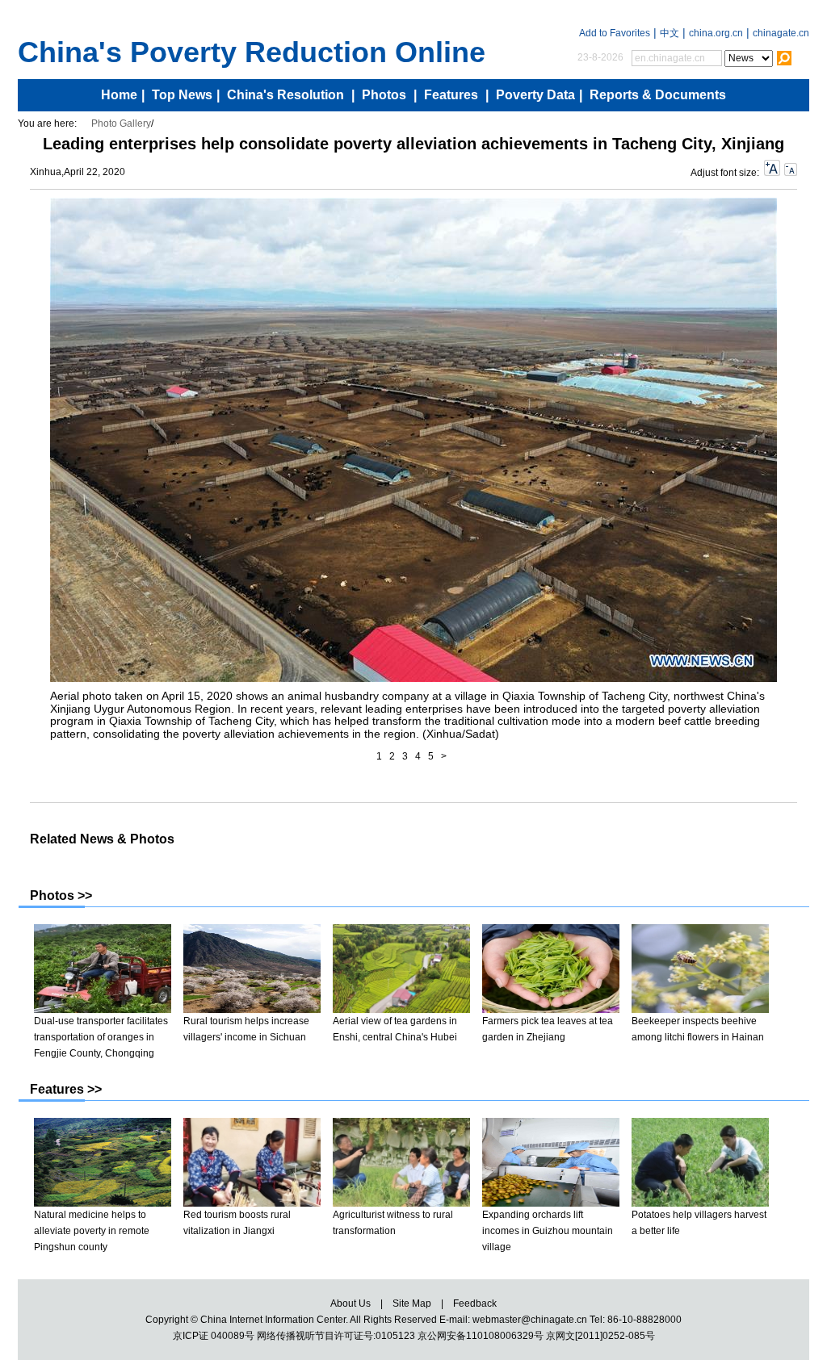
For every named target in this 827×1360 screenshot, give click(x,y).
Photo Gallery (121, 123)
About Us (350, 1303)
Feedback (475, 1303)
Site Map (412, 1303)
